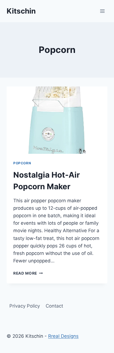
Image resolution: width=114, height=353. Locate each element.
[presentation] (57, 120)
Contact (54, 306)
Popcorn (22, 163)
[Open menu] (102, 11)
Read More (28, 273)
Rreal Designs (63, 336)
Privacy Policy (24, 306)
